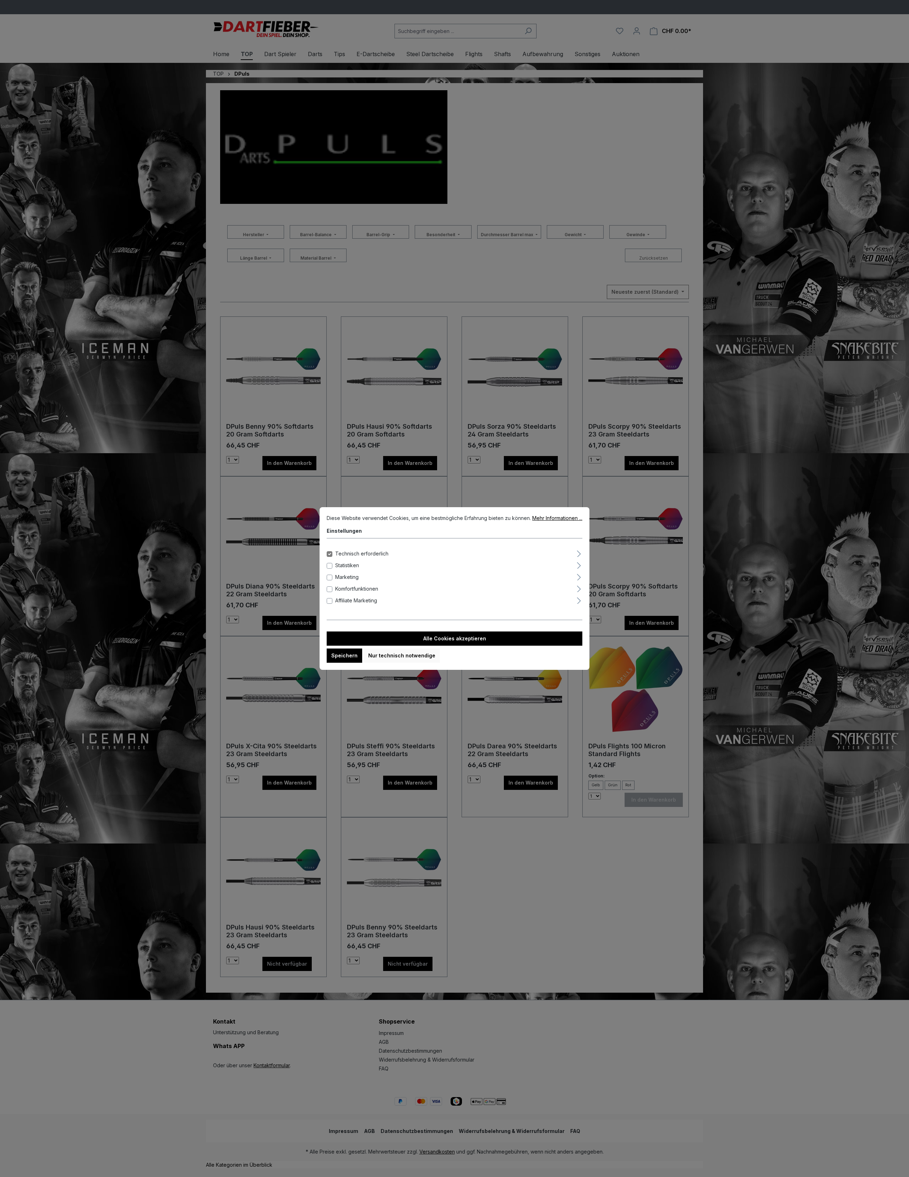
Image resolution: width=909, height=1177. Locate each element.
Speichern (344, 655)
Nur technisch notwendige (401, 655)
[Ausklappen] (579, 552)
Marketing (347, 577)
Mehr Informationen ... (557, 518)
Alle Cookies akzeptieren (454, 638)
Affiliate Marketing (356, 600)
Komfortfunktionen (356, 589)
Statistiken (347, 565)
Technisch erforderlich (361, 553)
